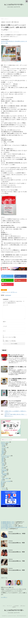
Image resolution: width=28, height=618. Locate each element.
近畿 (3, 453)
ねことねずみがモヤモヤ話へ (14, 4)
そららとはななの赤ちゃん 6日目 (16, 570)
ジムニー (4, 488)
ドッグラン (4, 447)
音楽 (3, 461)
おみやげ (4, 444)
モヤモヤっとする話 (5, 481)
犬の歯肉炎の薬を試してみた (8, 521)
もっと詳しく (4, 597)
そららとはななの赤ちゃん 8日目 (16, 551)
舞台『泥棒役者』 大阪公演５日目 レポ (17, 390)
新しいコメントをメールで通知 (9, 337)
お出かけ (4, 292)
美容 (2, 485)
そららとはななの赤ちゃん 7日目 (16, 561)
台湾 (12, 292)
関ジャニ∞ (15, 292)
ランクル (4, 489)
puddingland (8, 295)
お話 (2, 454)
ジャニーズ (8, 292)
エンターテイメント (5, 455)
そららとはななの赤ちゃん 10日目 (16, 533)
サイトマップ (9, 605)
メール (5, 326)
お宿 (3, 446)
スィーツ (4, 466)
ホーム (4, 605)
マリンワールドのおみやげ (14, 400)
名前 (4, 321)
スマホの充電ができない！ (7, 524)
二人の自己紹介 (16, 605)
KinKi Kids (4, 470)
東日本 (3, 451)
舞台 (3, 459)
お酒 (3, 465)
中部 (3, 448)
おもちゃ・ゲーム (5, 442)
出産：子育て (5, 478)
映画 (3, 458)
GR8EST (4, 474)
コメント (5, 305)
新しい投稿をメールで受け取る (9, 340)
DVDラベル (4, 457)
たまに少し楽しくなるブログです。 (14, 612)
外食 (3, 468)
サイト (4, 330)
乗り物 (2, 482)
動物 (2, 483)
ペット (2, 475)
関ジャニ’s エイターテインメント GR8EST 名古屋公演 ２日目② (16, 355)
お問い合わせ (22, 605)
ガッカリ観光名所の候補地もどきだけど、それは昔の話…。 (17, 379)
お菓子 (3, 463)
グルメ (2, 462)
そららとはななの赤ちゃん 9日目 (16, 542)
